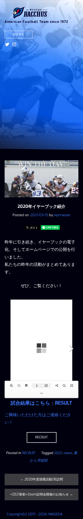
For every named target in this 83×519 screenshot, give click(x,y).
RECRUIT (41, 437)
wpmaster (62, 215)
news (67, 453)
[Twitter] (7, 44)
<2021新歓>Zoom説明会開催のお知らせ (41, 494)
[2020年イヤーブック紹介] (41, 200)
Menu (18, 34)
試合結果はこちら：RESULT (41, 403)
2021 (58, 453)
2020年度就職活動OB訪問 (41, 479)
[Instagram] (14, 44)
